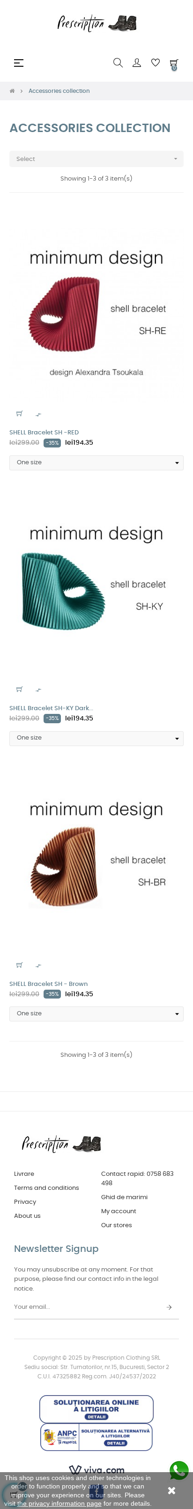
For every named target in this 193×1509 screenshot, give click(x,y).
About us (27, 1216)
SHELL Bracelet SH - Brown (48, 984)
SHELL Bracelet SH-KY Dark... (51, 709)
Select (97, 158)
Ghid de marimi (124, 1198)
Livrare (24, 1174)
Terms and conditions (46, 1188)
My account (118, 1212)
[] (19, 413)
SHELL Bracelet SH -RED (44, 433)
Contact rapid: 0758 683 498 (137, 1179)
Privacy (25, 1202)
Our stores (116, 1226)
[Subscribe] (169, 1308)
